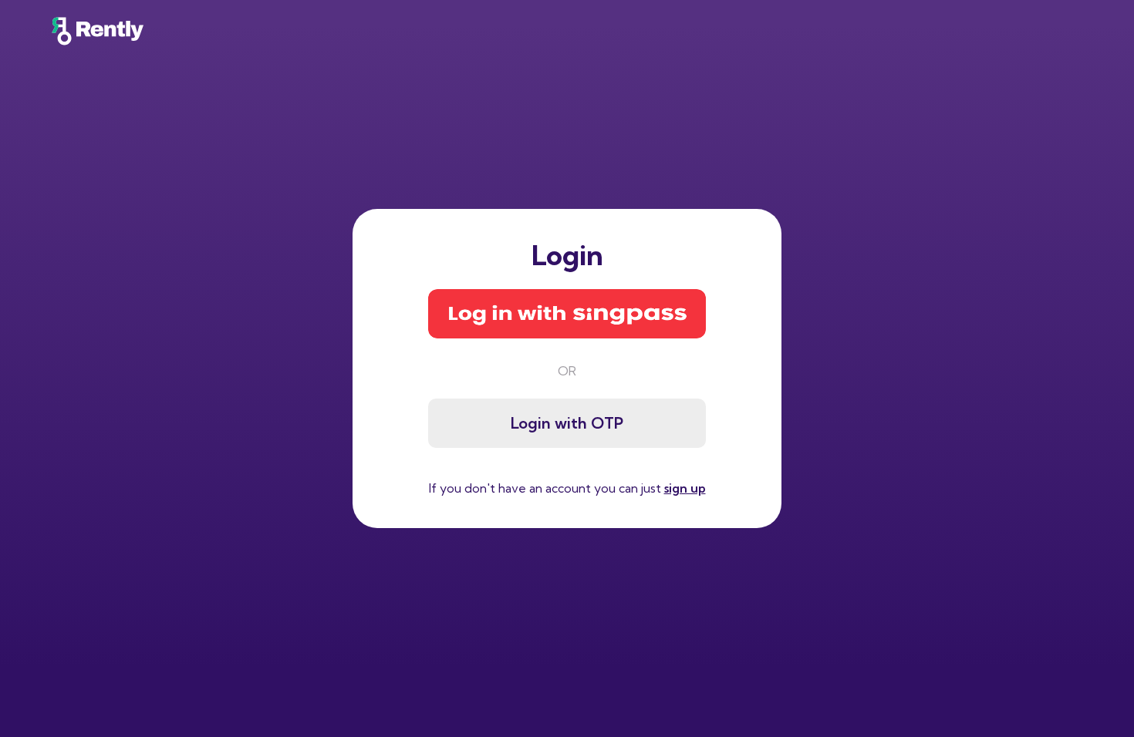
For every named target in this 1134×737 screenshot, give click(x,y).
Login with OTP (567, 422)
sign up (685, 488)
